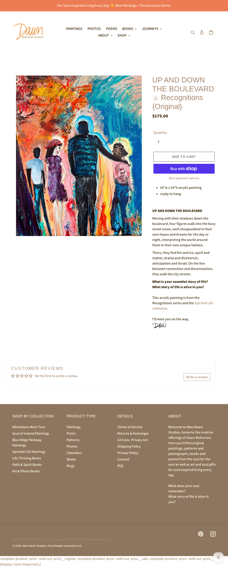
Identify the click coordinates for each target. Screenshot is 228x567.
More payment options (184, 178)
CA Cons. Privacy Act (132, 440)
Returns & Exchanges (133, 433)
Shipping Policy (129, 446)
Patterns (73, 440)
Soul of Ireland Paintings (30, 433)
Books (71, 459)
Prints (71, 433)
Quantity (160, 132)
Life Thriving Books (26, 458)
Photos (72, 446)
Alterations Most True (28, 427)
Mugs (71, 465)
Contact (123, 459)
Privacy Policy (127, 452)
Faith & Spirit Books (27, 464)
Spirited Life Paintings (28, 451)
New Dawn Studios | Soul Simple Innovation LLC (52, 546)
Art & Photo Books (26, 471)
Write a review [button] (197, 377)
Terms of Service (129, 427)
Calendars (74, 452)
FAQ (120, 465)
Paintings (74, 427)
